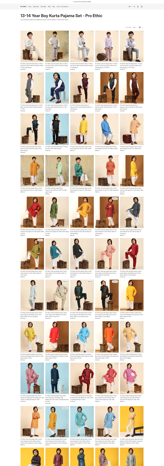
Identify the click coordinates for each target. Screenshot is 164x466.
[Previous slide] (23, 46)
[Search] (134, 6)
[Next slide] (41, 46)
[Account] (138, 6)
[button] (135, 27)
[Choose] (41, 59)
